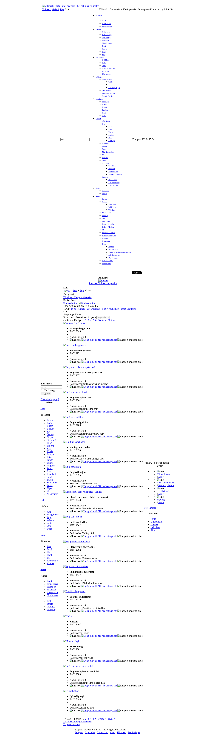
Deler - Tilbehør (108, 227)
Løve (49, 457)
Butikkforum (113, 249)
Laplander (90, 732)
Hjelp (104, 52)
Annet (43, 569)
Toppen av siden (71, 724)
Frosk (50, 549)
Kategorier (106, 32)
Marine (111, 132)
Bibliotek (99, 77)
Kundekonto (106, 263)
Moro (104, 155)
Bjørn (50, 423)
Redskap (105, 216)
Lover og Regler (114, 88)
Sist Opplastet (93, 308)
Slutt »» (112, 320)
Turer (104, 66)
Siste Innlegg (107, 35)
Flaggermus (53, 514)
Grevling (51, 440)
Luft (110, 126)
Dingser (79, 732)
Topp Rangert (78, 308)
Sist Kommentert (110, 308)
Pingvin (51, 465)
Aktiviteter (100, 57)
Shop (98, 196)
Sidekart (105, 21)
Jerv (49, 448)
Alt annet (105, 71)
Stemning (105, 143)
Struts (50, 485)
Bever (50, 420)
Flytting (161, 499)
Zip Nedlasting (71, 303)
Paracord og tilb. (108, 224)
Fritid (153, 518)
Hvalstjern (52, 589)
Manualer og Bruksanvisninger (119, 252)
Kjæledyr (111, 141)
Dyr (62, 9)
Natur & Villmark (108, 68)
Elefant (50, 428)
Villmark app (163, 474)
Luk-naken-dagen (166, 482)
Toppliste (105, 163)
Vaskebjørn (52, 494)
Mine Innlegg (107, 43)
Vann (43, 535)
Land (110, 129)
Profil (104, 46)
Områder (105, 191)
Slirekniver (112, 204)
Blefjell (50, 581)
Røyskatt (51, 474)
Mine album (112, 180)
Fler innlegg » (151, 507)
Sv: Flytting (163, 491)
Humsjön (51, 586)
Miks (110, 138)
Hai (49, 552)
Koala (50, 451)
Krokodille (52, 560)
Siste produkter (107, 261)
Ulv (49, 491)
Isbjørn (50, 445)
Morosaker (102, 732)
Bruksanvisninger (108, 93)
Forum (98, 29)
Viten (112, 732)
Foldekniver (112, 207)
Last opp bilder (113, 182)
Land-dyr (105, 101)
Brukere (105, 177)
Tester (98, 188)
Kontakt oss (106, 24)
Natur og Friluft (166, 485)
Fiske (104, 63)
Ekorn (50, 425)
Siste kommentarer (115, 174)
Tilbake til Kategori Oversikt (77, 297)
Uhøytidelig (106, 74)
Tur (103, 218)
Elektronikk (106, 230)
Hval (49, 555)
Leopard (51, 454)
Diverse (105, 158)
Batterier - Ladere (108, 233)
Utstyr (104, 194)
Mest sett (111, 169)
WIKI (110, 82)
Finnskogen (53, 584)
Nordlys (51, 606)
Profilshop (106, 241)
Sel (48, 557)
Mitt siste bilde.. (108, 152)
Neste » (102, 320)
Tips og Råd (106, 90)
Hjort (49, 443)
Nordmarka (52, 595)
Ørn (49, 526)
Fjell (49, 601)
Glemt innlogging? (50, 399)
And (49, 511)
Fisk (49, 546)
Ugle (49, 528)
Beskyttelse (106, 221)
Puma (50, 468)
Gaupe (50, 434)
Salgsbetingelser (114, 255)
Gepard (50, 437)
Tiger (49, 488)
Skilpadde (52, 482)
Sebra (50, 477)
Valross (50, 563)
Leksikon (99, 99)
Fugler (104, 107)
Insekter (105, 110)
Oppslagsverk (107, 79)
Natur (104, 116)
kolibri (50, 523)
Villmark (46, 9)
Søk (103, 54)
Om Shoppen (113, 258)
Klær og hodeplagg (109, 235)
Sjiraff (50, 479)
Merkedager (134, 732)
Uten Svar (105, 40)
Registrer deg (107, 26)
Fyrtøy (104, 199)
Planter (104, 113)
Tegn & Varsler (107, 96)
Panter (50, 462)
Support (111, 246)
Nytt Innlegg (106, 37)
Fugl (49, 517)
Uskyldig (51, 609)
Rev (49, 471)
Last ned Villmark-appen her (103, 283)
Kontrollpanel (113, 185)
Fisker (104, 104)
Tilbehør (111, 210)
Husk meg (49, 390)
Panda (50, 460)
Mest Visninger (128, 308)
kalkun (50, 520)
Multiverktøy (107, 213)
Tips (153, 530)
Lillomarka (52, 592)
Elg (48, 431)
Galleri (55, 9)
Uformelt (121, 732)
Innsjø (50, 603)
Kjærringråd (112, 85)
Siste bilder (112, 166)
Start (75, 290)
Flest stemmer (113, 171)
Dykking (105, 60)
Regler (104, 49)
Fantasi (104, 146)
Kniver (104, 202)
